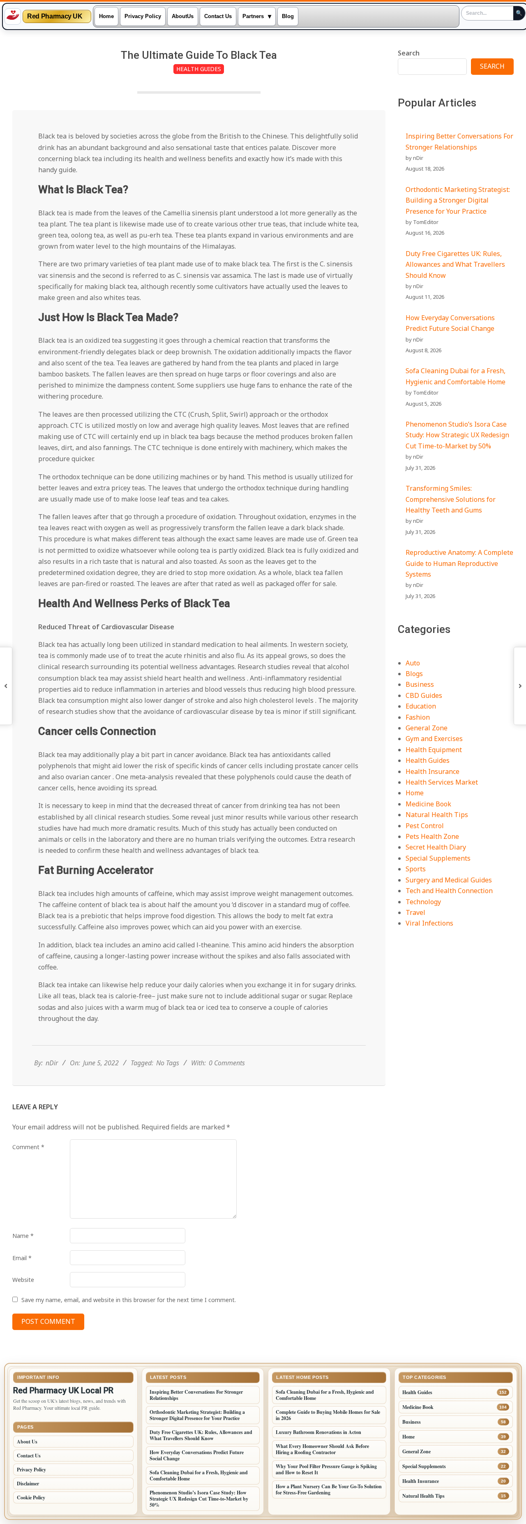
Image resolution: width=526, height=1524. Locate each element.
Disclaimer (28, 1483)
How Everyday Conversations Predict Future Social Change (197, 1455)
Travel (415, 912)
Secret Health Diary (436, 847)
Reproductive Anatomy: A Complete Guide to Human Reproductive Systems (459, 563)
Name (23, 1236)
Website (23, 1280)
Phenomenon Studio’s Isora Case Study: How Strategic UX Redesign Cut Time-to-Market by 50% (457, 435)
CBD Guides (424, 695)
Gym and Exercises (434, 738)
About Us (27, 1441)
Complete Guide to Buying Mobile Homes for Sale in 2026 (328, 1415)
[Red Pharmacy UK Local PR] (13, 16)
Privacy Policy (31, 1469)
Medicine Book (428, 803)
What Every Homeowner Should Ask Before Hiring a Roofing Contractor (322, 1449)
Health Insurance (432, 771)
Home (415, 792)
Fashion (418, 717)
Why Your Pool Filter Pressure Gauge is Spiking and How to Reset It (326, 1469)
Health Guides (198, 69)
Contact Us (29, 1455)
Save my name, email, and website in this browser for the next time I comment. (128, 1300)
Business (420, 684)
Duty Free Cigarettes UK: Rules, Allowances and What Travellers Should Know (455, 264)
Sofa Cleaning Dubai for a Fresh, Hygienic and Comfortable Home (199, 1475)
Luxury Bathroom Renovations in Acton (318, 1432)
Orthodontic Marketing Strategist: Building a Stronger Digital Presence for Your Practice (458, 200)
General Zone (427, 727)
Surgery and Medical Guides (449, 879)
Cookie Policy (31, 1497)
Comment (28, 1147)
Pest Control (425, 825)
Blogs (414, 673)
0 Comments (227, 1062)
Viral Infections (429, 923)
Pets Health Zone (432, 836)
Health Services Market (442, 782)
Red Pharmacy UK (55, 16)
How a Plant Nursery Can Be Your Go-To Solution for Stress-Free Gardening (329, 1489)
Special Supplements (438, 858)
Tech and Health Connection (449, 890)
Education (421, 706)
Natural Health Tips (437, 814)
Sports (416, 868)
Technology (423, 901)
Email (22, 1258)
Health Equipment (434, 749)
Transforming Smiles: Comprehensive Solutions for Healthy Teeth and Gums (451, 499)
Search (409, 53)
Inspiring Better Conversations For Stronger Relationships (196, 1395)
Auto (413, 662)
